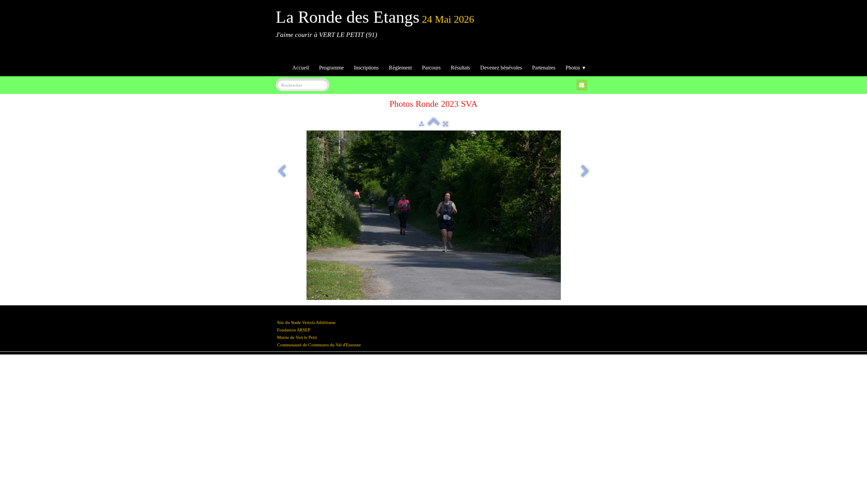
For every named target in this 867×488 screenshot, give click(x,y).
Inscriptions (366, 67)
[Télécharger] (421, 123)
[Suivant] (585, 172)
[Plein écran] (445, 123)
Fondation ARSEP (293, 329)
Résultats (460, 67)
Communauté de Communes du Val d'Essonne (319, 344)
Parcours (431, 67)
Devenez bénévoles (501, 67)
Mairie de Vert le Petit (297, 337)
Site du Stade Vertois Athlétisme (306, 322)
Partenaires (543, 67)
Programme (331, 67)
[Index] (433, 123)
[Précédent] (282, 172)
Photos (576, 67)
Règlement (400, 67)
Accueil (300, 67)
